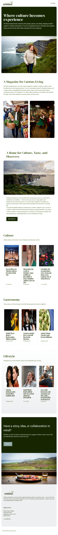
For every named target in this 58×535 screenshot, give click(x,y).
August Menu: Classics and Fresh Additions (46, 335)
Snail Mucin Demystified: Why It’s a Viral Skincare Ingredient (28, 394)
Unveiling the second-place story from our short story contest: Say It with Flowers (46, 274)
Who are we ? (12, 219)
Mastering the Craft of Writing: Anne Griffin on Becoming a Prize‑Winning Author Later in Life (29, 275)
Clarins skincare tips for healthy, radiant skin (10, 393)
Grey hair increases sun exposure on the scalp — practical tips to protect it (46, 394)
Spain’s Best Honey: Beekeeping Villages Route (11, 336)
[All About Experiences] (8, 3)
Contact (7, 444)
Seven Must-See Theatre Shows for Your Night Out (11, 272)
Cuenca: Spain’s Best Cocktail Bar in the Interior (28, 336)
